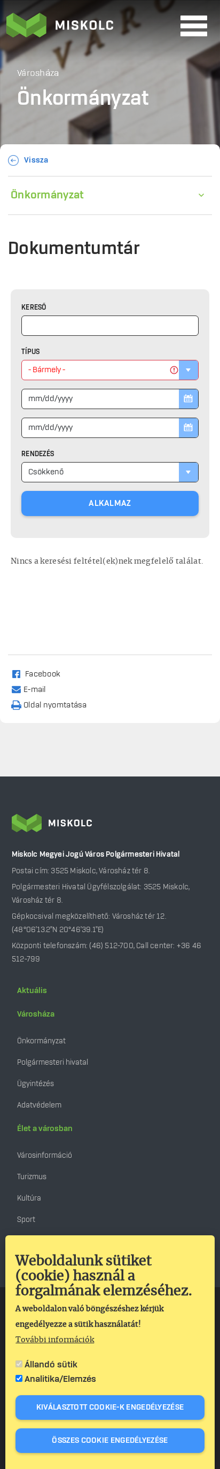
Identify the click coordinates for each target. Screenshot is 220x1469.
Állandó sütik (51, 1365)
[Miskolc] (90, 26)
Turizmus (31, 1177)
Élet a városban (45, 1129)
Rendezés (37, 454)
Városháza (35, 1014)
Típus (30, 352)
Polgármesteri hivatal (52, 1062)
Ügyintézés (35, 1084)
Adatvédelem (39, 1105)
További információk (54, 1340)
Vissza (36, 160)
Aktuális (32, 991)
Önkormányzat (47, 195)
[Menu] (193, 26)
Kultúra (29, 1198)
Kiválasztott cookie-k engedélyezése (110, 1407)
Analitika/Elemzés (60, 1379)
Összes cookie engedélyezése (110, 1440)
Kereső (33, 307)
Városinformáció (44, 1155)
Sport (26, 1220)
